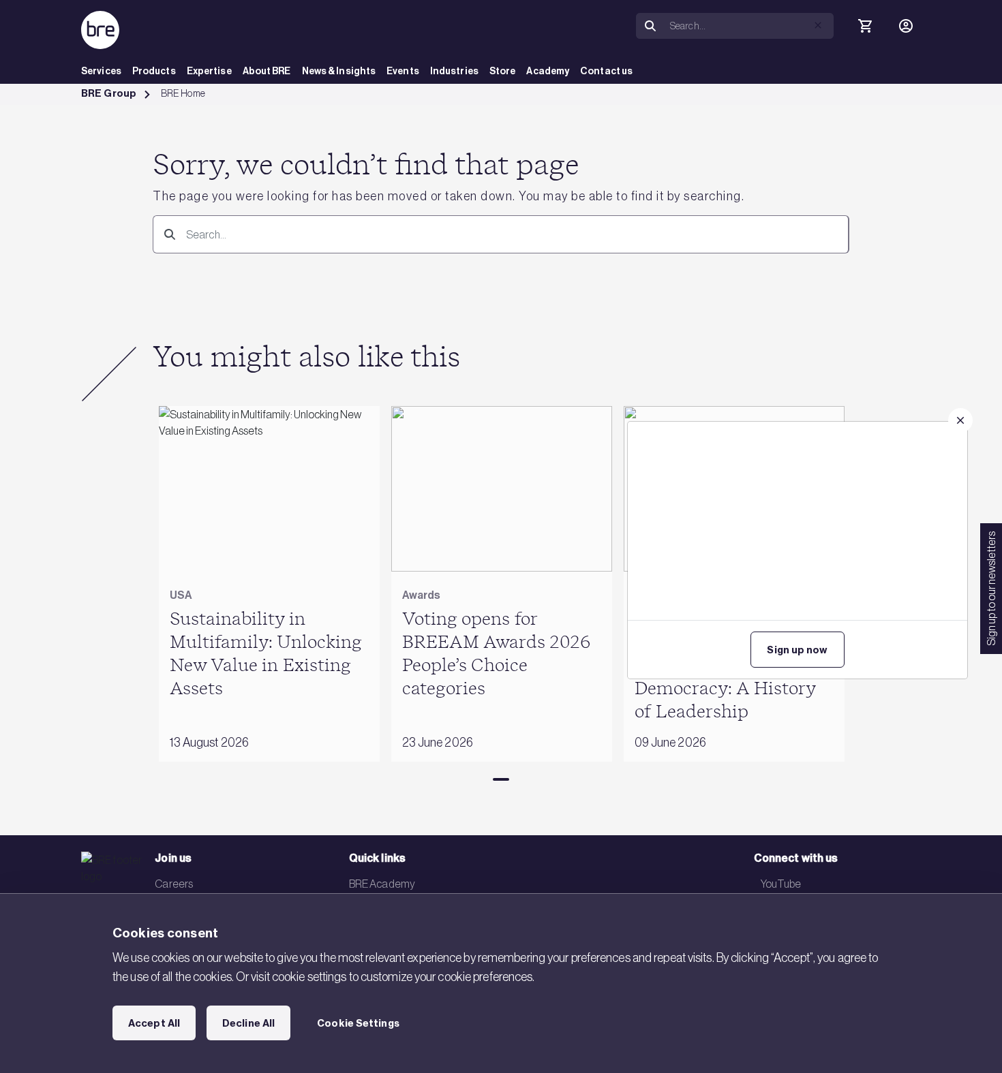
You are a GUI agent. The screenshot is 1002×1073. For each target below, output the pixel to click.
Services (101, 71)
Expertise (209, 71)
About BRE (267, 71)
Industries (454, 71)
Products (154, 71)
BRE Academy (382, 883)
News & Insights (339, 71)
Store (502, 71)
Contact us (606, 71)
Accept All (154, 1023)
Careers (174, 883)
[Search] (167, 234)
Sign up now (797, 650)
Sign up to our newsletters (991, 588)
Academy (547, 71)
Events (402, 71)
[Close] (960, 420)
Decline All (248, 1023)
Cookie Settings (358, 1023)
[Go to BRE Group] (100, 30)
